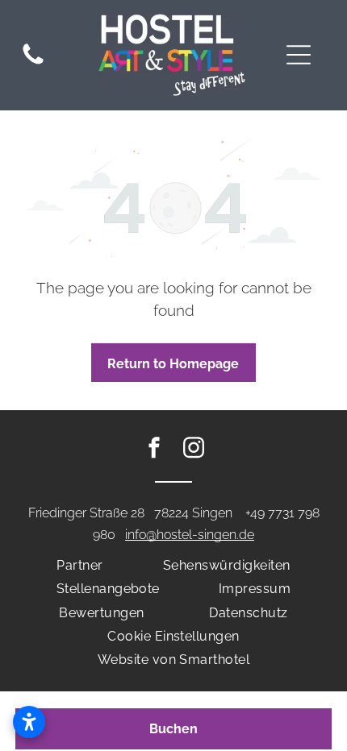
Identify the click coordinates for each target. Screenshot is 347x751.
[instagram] (193, 450)
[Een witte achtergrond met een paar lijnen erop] (33, 63)
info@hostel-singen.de (189, 534)
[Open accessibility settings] (29, 722)
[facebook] (154, 450)
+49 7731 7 (275, 513)
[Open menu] (298, 55)
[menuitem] (79, 565)
